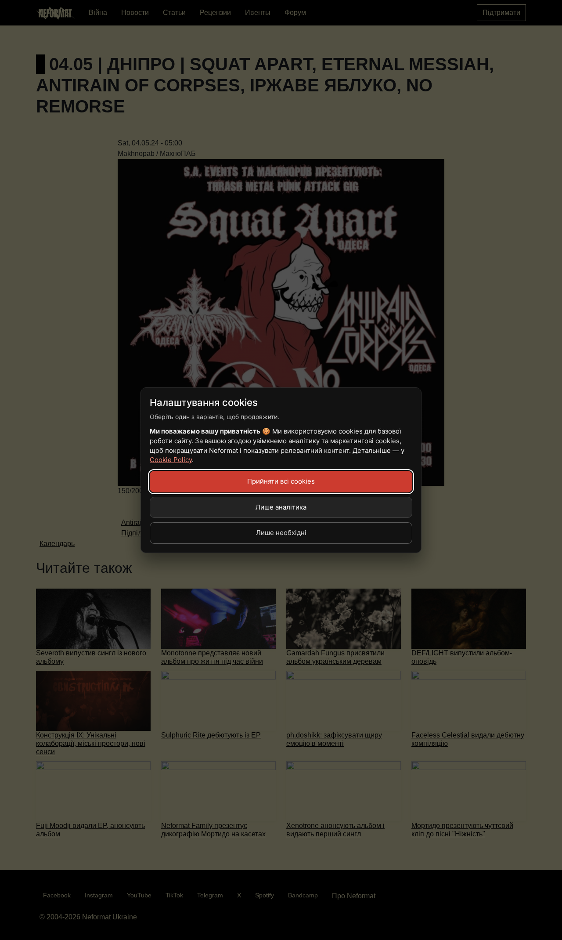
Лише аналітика (281, 507)
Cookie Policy (171, 460)
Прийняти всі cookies (281, 481)
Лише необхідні (281, 532)
